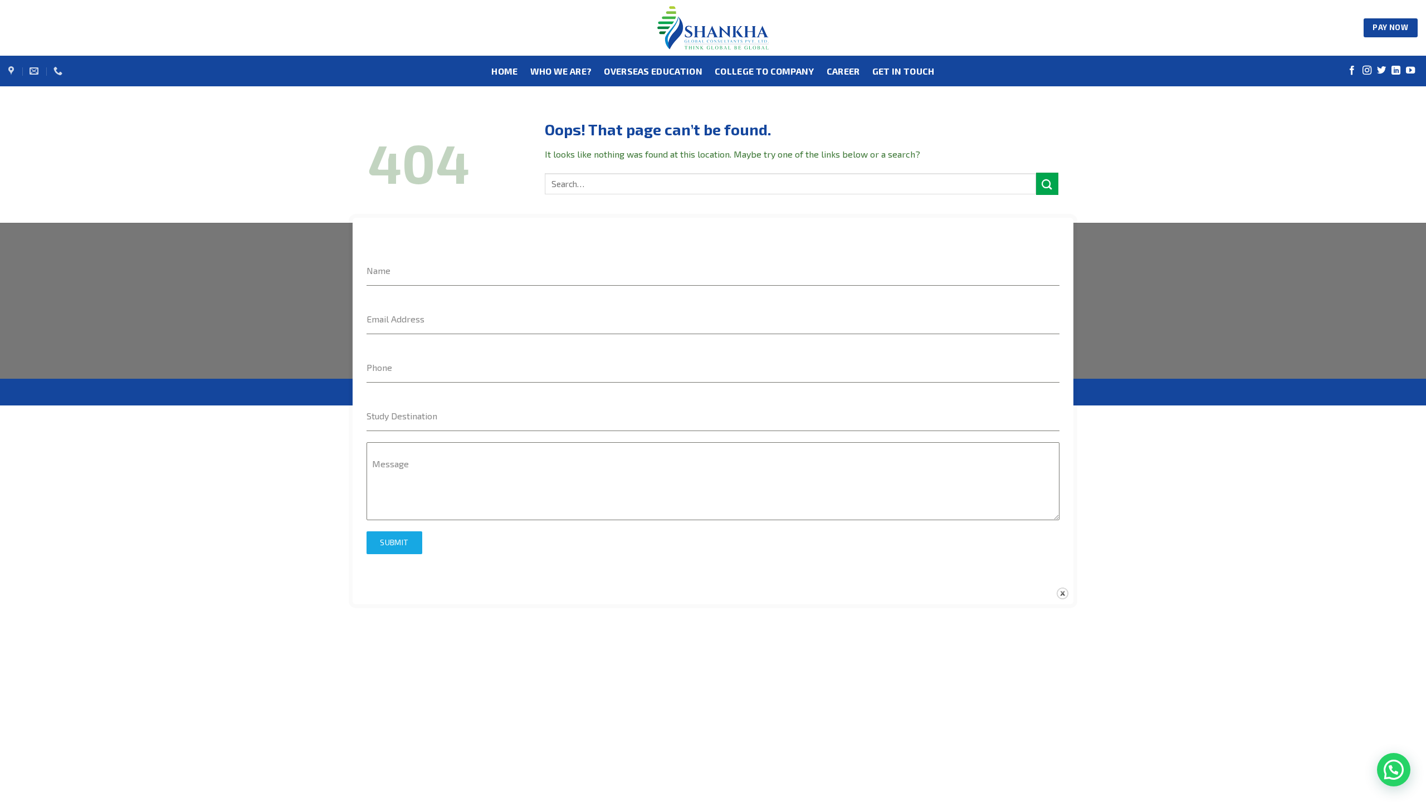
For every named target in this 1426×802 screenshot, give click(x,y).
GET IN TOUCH (903, 71)
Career (843, 71)
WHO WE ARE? (561, 71)
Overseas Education (653, 71)
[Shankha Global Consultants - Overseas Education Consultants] (713, 27)
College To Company (764, 71)
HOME (504, 71)
